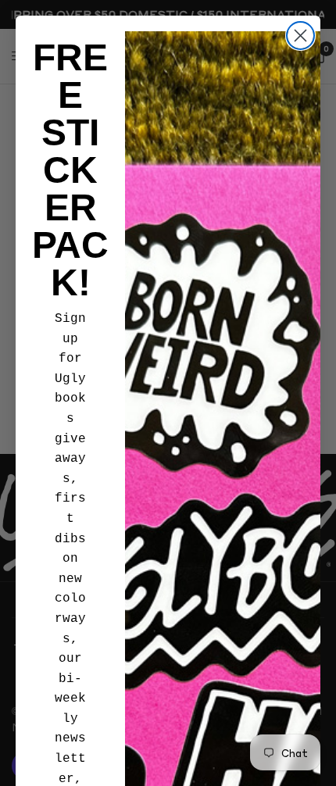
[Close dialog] (300, 35)
